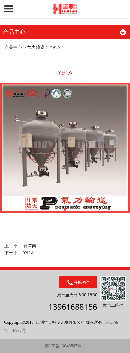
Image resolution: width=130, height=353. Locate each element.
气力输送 (36, 47)
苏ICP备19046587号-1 (65, 346)
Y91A (28, 253)
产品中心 (13, 47)
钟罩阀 (30, 246)
